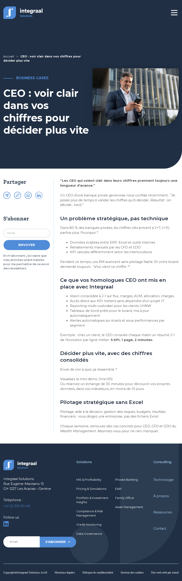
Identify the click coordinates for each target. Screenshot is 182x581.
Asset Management (129, 507)
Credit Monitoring (88, 524)
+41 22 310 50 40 (16, 506)
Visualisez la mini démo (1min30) (86, 379)
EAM (118, 488)
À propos (161, 496)
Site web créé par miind (165, 572)
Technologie (163, 480)
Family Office (124, 498)
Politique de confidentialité (97, 572)
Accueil (8, 56)
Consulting (162, 462)
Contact (159, 529)
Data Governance (89, 533)
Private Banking (126, 479)
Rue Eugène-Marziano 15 (23, 484)
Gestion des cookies (132, 572)
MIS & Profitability (88, 479)
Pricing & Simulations (91, 488)
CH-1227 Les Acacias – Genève (27, 489)
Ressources (162, 512)
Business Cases (32, 78)
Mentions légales (65, 572)
